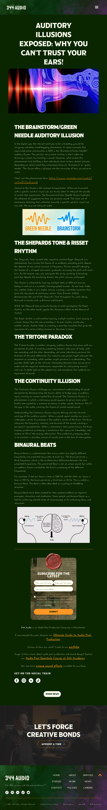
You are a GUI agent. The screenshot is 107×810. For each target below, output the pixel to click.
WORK (72, 781)
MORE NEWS (52, 694)
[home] (16, 7)
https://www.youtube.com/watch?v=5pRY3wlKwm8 (53, 179)
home (56, 774)
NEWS (88, 781)
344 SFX (81, 804)
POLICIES (72, 787)
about (72, 774)
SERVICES (88, 774)
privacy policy (47, 605)
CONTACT (56, 787)
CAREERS (88, 787)
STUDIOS (56, 781)
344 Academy (68, 804)
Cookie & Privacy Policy (49, 804)
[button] (97, 7)
